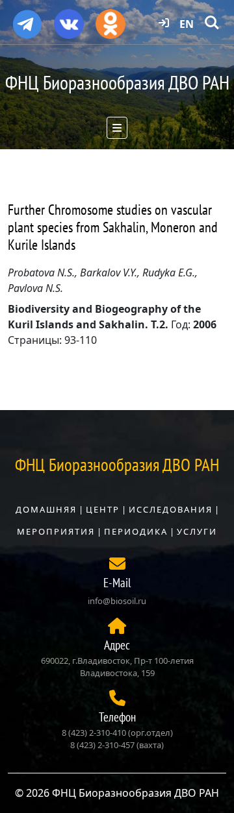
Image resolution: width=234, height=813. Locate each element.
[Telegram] (27, 18)
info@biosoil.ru (117, 601)
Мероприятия (56, 531)
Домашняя (46, 509)
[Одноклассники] (110, 19)
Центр (103, 509)
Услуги (197, 531)
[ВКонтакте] (68, 19)
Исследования (171, 509)
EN (186, 24)
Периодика (136, 531)
